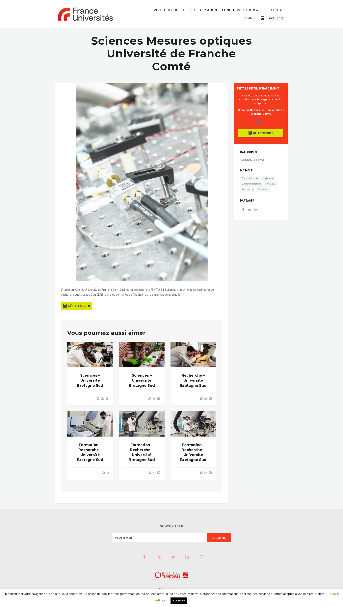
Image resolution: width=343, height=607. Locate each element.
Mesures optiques (251, 184)
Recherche (248, 189)
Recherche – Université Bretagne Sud (193, 380)
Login (247, 18)
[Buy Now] (103, 398)
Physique (270, 184)
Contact (278, 10)
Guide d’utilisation (200, 10)
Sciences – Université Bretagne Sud (90, 380)
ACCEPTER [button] (179, 600)
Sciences (263, 189)
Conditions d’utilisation (244, 10)
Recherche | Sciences (252, 159)
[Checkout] (107, 472)
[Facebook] (243, 210)
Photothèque (166, 10)
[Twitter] (249, 210)
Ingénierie (267, 178)
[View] (98, 398)
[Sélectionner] (107, 398)
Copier (260, 122)
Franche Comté (250, 178)
